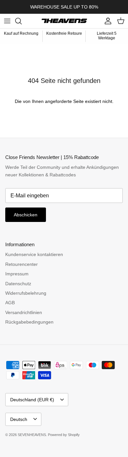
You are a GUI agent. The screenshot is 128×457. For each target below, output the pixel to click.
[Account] (106, 21)
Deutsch (18, 419)
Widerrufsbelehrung (25, 293)
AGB (10, 302)
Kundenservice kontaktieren (34, 254)
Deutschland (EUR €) (32, 399)
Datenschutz (18, 283)
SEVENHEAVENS (32, 435)
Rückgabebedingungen (29, 322)
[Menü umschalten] (7, 21)
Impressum (17, 273)
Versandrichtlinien (23, 312)
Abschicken (25, 214)
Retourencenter (21, 264)
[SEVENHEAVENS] (64, 21)
